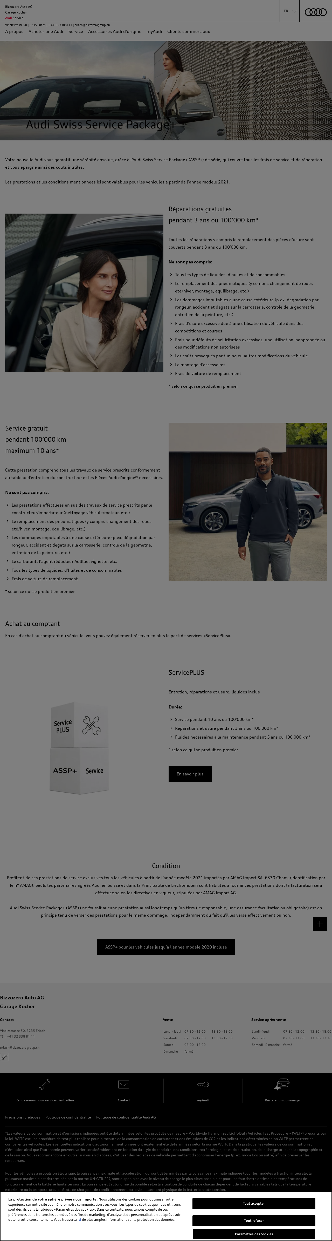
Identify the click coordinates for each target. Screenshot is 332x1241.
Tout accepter (254, 1203)
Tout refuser (254, 1221)
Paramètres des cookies (254, 1234)
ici (79, 1219)
